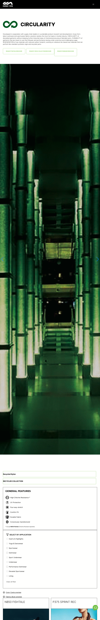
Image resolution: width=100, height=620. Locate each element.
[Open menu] (93, 4)
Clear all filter (11, 582)
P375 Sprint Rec (64, 602)
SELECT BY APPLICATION (20, 535)
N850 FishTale (15, 602)
